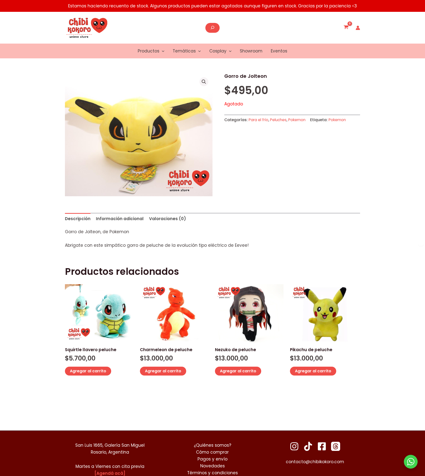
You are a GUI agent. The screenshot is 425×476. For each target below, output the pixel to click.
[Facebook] (321, 446)
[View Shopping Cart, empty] (346, 27)
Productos (148, 51)
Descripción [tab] (78, 219)
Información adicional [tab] (120, 219)
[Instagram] (294, 446)
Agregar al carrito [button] (88, 371)
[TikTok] (308, 446)
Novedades (212, 466)
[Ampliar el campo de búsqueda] (212, 28)
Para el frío (258, 119)
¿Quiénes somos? (212, 445)
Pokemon (296, 119)
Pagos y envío (212, 459)
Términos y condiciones (212, 473)
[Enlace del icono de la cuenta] (358, 28)
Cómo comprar (212, 452)
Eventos (279, 51)
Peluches (278, 119)
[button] (161, 51)
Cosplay (218, 51)
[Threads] (335, 446)
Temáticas (184, 51)
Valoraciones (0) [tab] (167, 219)
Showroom (251, 51)
